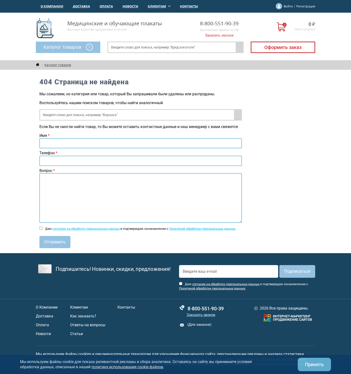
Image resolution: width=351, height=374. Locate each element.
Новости (130, 6)
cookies (84, 354)
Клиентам (157, 6)
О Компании (52, 6)
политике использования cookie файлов (127, 367)
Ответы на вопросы (87, 325)
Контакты (189, 6)
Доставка (81, 6)
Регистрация (305, 6)
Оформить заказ (283, 47)
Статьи (76, 334)
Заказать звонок (219, 35)
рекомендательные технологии (123, 354)
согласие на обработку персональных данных (86, 228)
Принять (314, 364)
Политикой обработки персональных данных (202, 228)
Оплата (106, 6)
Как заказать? (83, 316)
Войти (288, 6)
